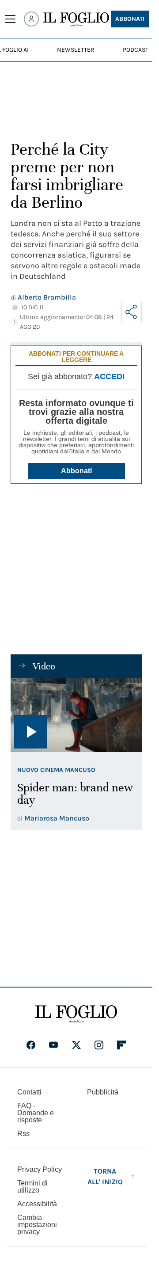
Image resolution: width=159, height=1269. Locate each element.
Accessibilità (37, 1204)
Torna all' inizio (105, 1176)
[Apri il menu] (10, 19)
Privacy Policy (39, 1169)
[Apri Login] (31, 19)
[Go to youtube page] (53, 1045)
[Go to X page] (76, 1045)
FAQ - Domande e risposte (35, 1113)
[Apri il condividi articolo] (131, 312)
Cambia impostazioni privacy (37, 1224)
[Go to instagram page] (99, 1045)
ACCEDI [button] (109, 376)
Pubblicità (102, 1092)
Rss (23, 1133)
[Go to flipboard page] (121, 1045)
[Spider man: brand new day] (76, 715)
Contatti (29, 1092)
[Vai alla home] (76, 19)
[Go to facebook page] (30, 1045)
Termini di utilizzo (32, 1186)
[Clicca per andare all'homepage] (76, 1014)
